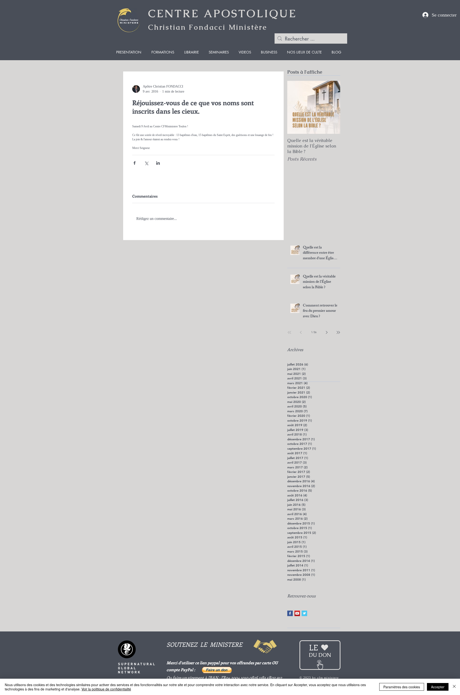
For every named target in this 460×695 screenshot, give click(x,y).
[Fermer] (454, 687)
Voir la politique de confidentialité (106, 689)
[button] (217, 670)
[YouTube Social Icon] (297, 613)
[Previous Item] (295, 107)
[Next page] (326, 332)
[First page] (289, 332)
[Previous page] (301, 332)
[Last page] (338, 332)
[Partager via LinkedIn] (158, 163)
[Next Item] (332, 107)
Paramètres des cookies (401, 686)
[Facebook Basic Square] (290, 613)
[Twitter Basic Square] (304, 613)
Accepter (437, 686)
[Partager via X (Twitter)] (146, 163)
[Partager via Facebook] (134, 163)
